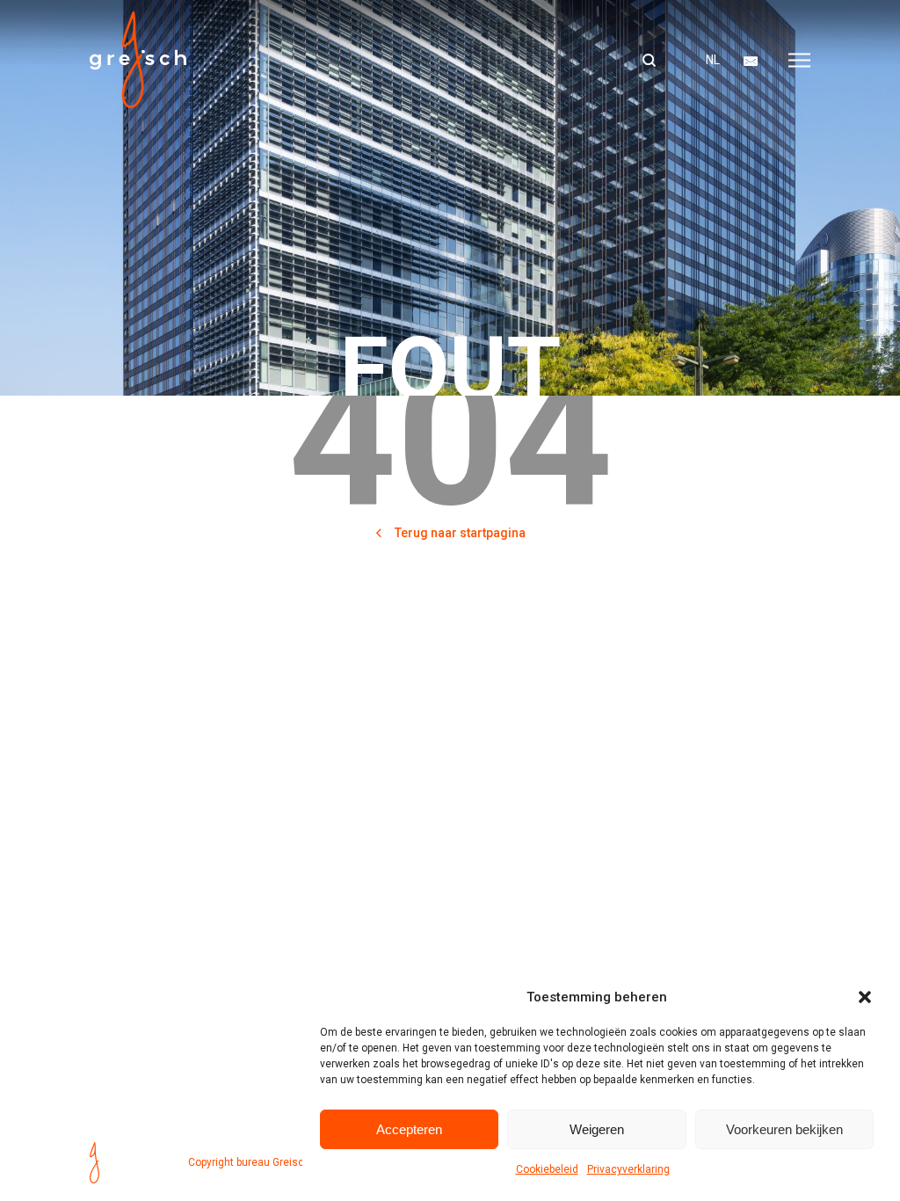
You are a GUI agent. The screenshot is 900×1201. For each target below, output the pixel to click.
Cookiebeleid (547, 1169)
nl (713, 60)
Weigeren (597, 1129)
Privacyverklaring (628, 1169)
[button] (865, 997)
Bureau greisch (138, 59)
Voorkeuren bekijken (784, 1129)
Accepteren (409, 1129)
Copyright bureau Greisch (249, 1162)
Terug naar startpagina (459, 533)
